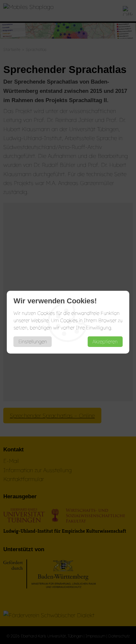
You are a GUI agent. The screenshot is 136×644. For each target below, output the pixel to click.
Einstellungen (32, 341)
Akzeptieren (105, 341)
